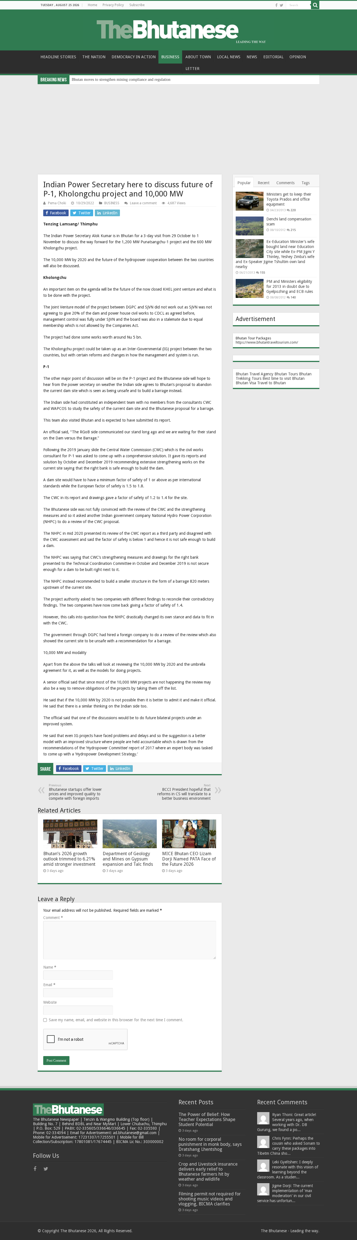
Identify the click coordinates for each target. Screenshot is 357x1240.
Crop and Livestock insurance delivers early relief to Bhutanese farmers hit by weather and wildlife (208, 1171)
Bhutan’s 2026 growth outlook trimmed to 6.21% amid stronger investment (69, 859)
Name (49, 967)
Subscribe (136, 5)
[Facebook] (276, 5)
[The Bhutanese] (178, 29)
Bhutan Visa (246, 383)
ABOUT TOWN (198, 57)
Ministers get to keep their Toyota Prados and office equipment (288, 199)
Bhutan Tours (286, 374)
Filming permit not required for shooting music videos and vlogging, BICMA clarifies (209, 1199)
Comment (53, 917)
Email (49, 985)
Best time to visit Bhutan (283, 378)
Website (50, 1002)
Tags (305, 183)
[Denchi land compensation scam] (250, 226)
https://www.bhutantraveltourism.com (266, 342)
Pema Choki (57, 203)
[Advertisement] (178, 126)
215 (293, 230)
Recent (263, 183)
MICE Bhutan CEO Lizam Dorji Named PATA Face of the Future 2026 (189, 859)
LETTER (192, 68)
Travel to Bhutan (271, 383)
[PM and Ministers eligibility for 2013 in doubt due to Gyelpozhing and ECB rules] (250, 288)
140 (293, 297)
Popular (244, 183)
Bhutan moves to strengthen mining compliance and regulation (121, 79)
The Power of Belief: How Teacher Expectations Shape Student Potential (206, 1119)
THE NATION (93, 57)
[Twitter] (281, 5)
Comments (285, 183)
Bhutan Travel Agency (254, 374)
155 (262, 272)
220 (293, 210)
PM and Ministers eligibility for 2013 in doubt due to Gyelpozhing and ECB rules (289, 286)
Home (92, 5)
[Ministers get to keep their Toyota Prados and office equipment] (250, 201)
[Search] (315, 5)
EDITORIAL (273, 57)
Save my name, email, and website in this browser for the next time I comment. (116, 1020)
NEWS (252, 57)
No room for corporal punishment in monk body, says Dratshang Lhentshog (210, 1144)
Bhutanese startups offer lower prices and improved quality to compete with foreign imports (75, 792)
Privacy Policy (113, 5)
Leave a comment (143, 203)
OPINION (298, 57)
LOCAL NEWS (228, 57)
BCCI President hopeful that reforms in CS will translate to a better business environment (184, 792)
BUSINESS (170, 57)
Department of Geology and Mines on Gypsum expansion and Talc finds (128, 859)
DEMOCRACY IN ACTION (134, 57)
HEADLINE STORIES (58, 57)
